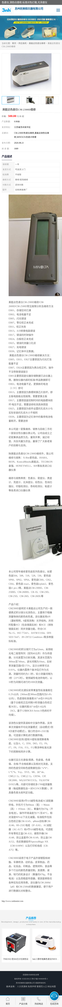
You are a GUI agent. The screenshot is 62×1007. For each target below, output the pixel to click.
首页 (14, 43)
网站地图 (52, 987)
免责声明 (32, 987)
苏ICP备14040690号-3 (40, 979)
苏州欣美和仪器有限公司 (25, 983)
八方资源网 (22, 987)
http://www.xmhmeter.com (12, 901)
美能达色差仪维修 (37, 43)
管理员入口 (42, 987)
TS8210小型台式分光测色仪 (15, 959)
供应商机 (22, 43)
